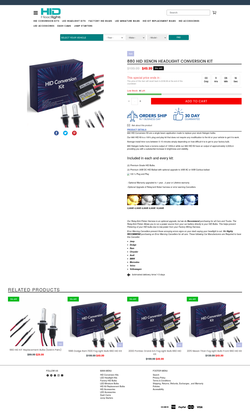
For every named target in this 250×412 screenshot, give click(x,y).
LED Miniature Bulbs (127, 21)
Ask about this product (141, 125)
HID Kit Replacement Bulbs (159, 21)
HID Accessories (189, 21)
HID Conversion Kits (46, 21)
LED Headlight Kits (74, 21)
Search (156, 374)
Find (179, 37)
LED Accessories (44, 25)
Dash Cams (64, 25)
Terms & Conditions (162, 380)
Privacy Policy (159, 377)
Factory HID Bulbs (100, 21)
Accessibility (158, 389)
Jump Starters (83, 25)
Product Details (136, 129)
